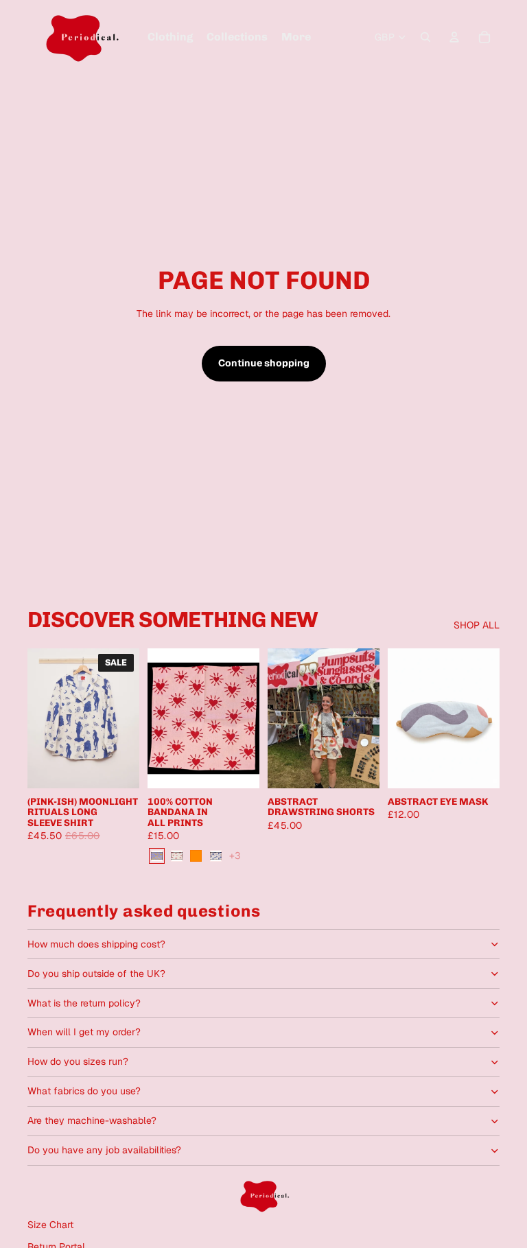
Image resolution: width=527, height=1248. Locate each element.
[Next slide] (128, 718)
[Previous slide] (38, 718)
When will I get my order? (84, 1032)
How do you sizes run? (77, 1061)
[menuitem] (170, 37)
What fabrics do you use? (84, 1091)
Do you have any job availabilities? (104, 1150)
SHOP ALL (477, 625)
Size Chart (50, 1224)
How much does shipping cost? (96, 944)
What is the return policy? (84, 1003)
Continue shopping (263, 363)
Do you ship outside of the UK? (96, 973)
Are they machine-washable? (91, 1120)
